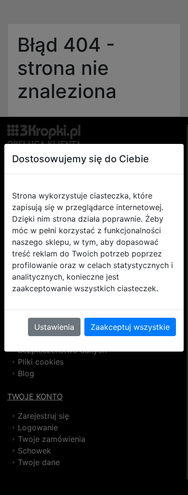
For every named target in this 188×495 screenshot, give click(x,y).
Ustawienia (54, 327)
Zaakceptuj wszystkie (130, 327)
